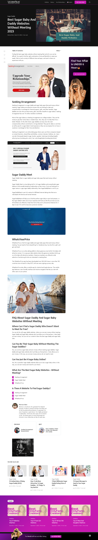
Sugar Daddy (11, 16)
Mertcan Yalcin (11, 35)
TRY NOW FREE (55, 536)
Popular (10, 501)
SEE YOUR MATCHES (80, 74)
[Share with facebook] (4, 51)
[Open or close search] (89, 2)
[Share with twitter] (4, 55)
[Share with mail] (4, 62)
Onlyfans (11, 518)
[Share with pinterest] (4, 58)
